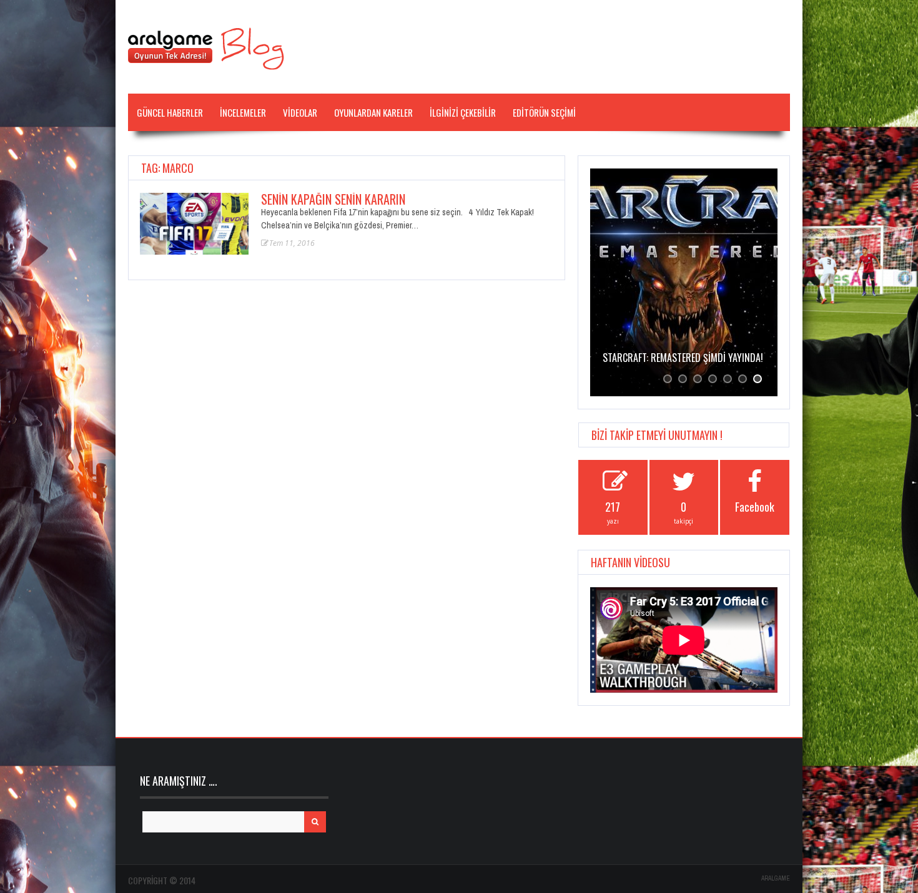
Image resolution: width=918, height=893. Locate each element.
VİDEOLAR (300, 112)
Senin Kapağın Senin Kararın (333, 199)
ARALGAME (775, 878)
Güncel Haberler (170, 112)
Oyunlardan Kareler (373, 112)
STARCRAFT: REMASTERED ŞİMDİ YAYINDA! (683, 357)
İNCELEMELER (243, 112)
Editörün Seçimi (544, 112)
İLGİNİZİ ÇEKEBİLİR (463, 112)
